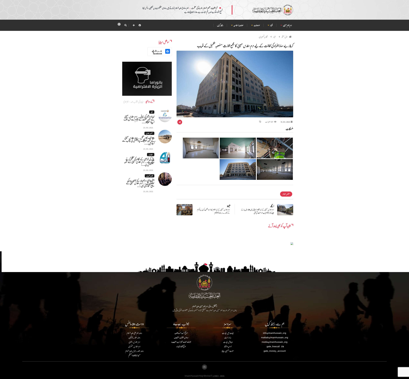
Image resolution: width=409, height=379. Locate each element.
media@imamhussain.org (274, 341)
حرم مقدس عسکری (134, 346)
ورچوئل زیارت (228, 341)
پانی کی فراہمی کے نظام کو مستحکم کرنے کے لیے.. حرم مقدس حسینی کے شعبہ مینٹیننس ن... (139, 162)
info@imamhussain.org (274, 333)
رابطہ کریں (220, 25)
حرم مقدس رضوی (134, 341)
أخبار (271, 25)
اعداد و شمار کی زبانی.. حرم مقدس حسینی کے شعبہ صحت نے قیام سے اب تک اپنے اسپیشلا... (139, 119)
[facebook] (140, 25)
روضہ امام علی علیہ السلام (134, 333)
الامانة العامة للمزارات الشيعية (181, 341)
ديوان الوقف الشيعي (181, 337)
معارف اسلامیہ (238, 25)
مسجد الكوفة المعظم (134, 355)
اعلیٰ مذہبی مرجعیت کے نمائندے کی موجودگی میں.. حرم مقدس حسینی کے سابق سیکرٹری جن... (140, 183)
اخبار (274, 36)
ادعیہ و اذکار (228, 346)
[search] (125, 25)
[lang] (119, 25)
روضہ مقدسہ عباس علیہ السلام (134, 350)
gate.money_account (275, 350)
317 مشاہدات (269, 121)
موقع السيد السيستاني (181, 333)
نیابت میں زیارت (228, 333)
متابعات (151, 154)
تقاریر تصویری (263, 36)
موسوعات (257, 25)
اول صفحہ (284, 36)
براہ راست (227, 337)
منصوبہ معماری (149, 133)
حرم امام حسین (287, 25)
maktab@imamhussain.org (274, 337)
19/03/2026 (285, 121)
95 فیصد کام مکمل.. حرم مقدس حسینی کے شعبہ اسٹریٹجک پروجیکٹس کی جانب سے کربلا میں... (138, 140)
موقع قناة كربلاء (181, 346)
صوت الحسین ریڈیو (228, 350)
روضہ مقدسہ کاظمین (134, 337)
